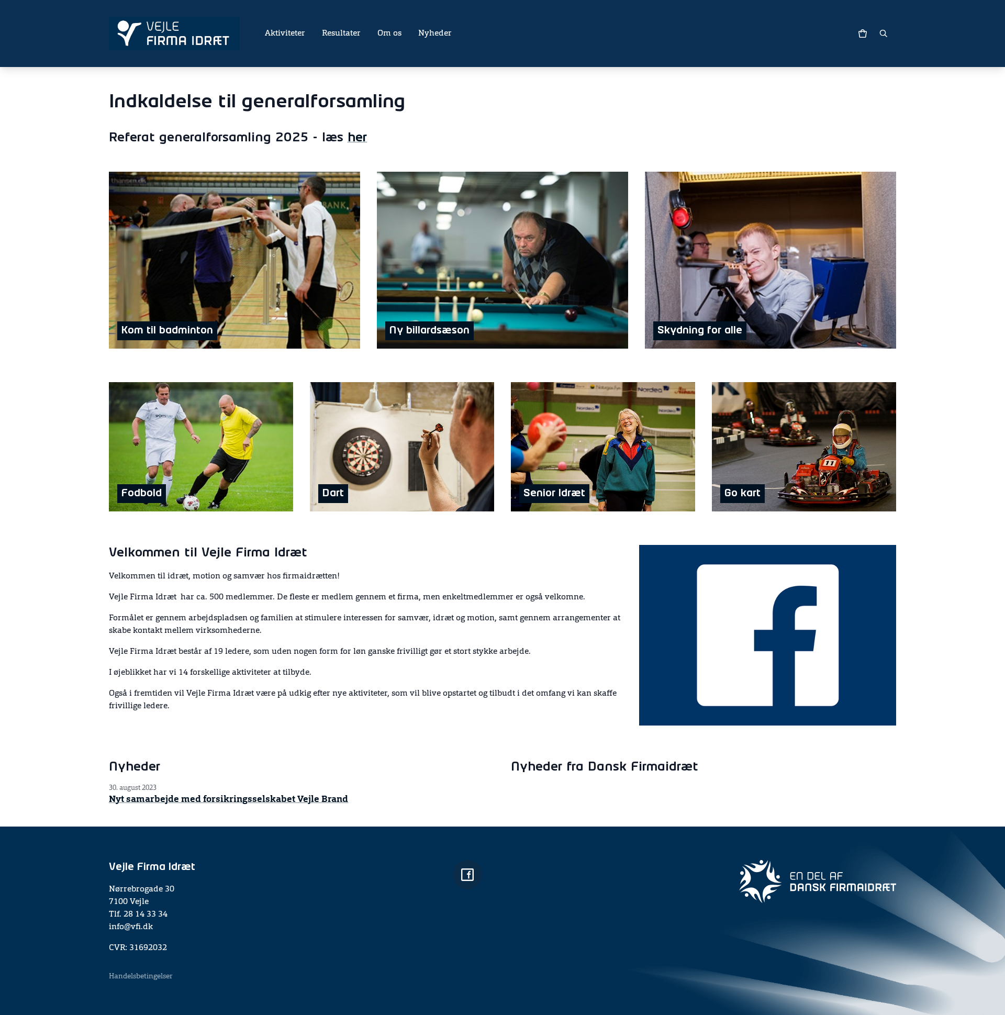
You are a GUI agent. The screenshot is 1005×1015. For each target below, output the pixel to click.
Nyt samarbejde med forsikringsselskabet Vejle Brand (228, 799)
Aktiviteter (285, 33)
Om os (389, 33)
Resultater (341, 33)
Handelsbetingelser (141, 976)
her (357, 138)
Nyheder (435, 33)
